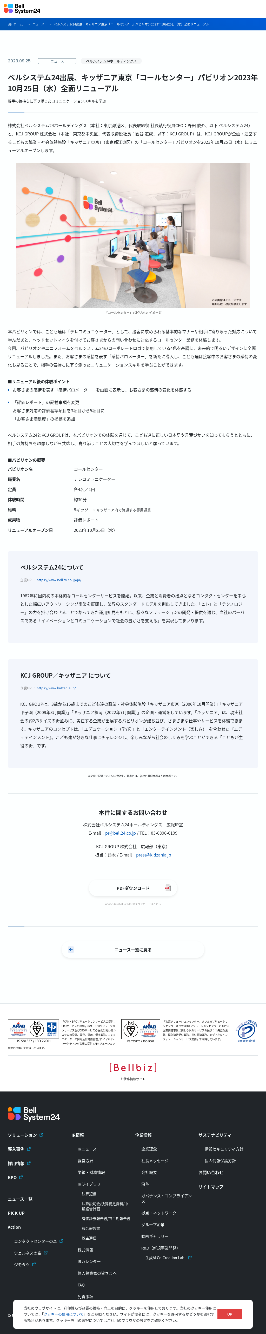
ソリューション (22, 1135)
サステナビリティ (214, 1135)
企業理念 (149, 1149)
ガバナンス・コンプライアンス (166, 1198)
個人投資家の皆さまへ (97, 1273)
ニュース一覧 (20, 1199)
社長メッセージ (155, 1160)
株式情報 (85, 1249)
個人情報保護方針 (220, 1160)
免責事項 (85, 1296)
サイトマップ (210, 1186)
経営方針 (85, 1160)
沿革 (145, 1184)
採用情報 (16, 1163)
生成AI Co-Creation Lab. (165, 1257)
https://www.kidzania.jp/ (56, 687)
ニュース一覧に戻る (133, 949)
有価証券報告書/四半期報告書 (106, 1218)
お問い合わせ (210, 1172)
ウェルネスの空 (27, 1252)
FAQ (81, 1284)
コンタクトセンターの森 (35, 1241)
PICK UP (16, 1213)
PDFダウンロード (133, 888)
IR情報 (77, 1135)
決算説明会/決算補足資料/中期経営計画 (105, 1206)
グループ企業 (152, 1224)
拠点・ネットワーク (158, 1212)
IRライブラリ (89, 1184)
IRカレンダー (89, 1261)
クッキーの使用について (64, 1314)
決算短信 (89, 1193)
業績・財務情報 (91, 1172)
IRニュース (87, 1149)
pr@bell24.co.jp (120, 833)
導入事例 (16, 1149)
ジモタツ (22, 1264)
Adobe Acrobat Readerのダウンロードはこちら (133, 904)
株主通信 (89, 1237)
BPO (12, 1177)
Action (14, 1227)
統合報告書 (91, 1228)
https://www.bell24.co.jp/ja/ (59, 579)
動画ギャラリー (155, 1236)
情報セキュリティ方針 (224, 1149)
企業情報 (143, 1135)
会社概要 (149, 1172)
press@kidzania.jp (153, 855)
